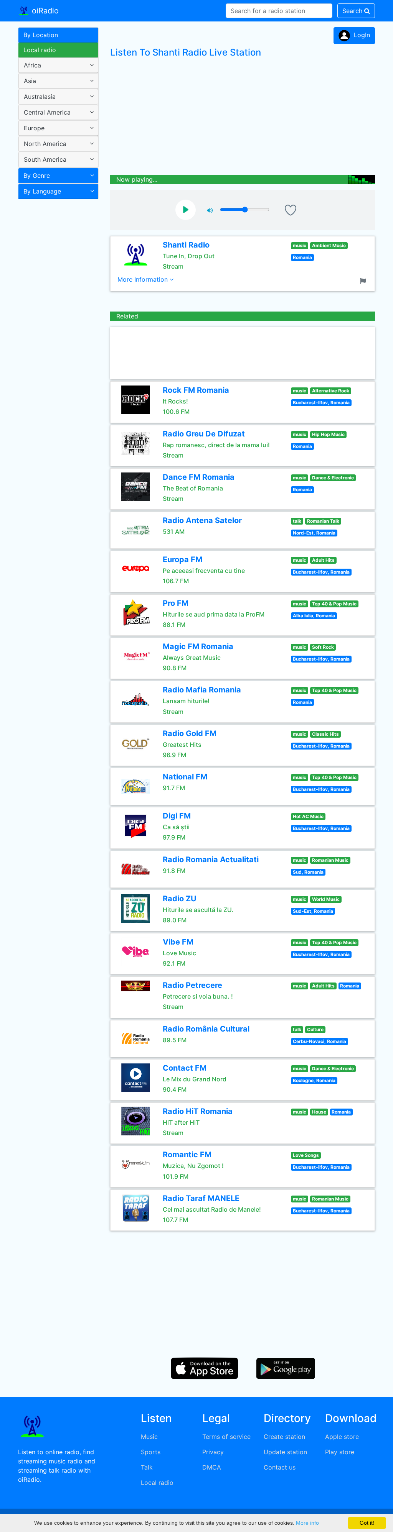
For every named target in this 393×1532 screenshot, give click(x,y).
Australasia (40, 96)
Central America (47, 112)
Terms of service (226, 1436)
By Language (42, 191)
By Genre (36, 175)
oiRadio (44, 10)
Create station (284, 1436)
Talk (147, 1467)
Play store (339, 1452)
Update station (285, 1452)
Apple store (342, 1436)
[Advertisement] (55, 323)
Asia (30, 81)
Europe (34, 128)
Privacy (213, 1452)
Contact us (280, 1467)
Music (149, 1436)
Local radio (39, 50)
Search (353, 11)
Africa (32, 65)
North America (45, 144)
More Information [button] (143, 279)
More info (307, 1523)
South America (45, 159)
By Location (40, 35)
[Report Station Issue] (364, 280)
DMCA (211, 1467)
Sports (150, 1452)
